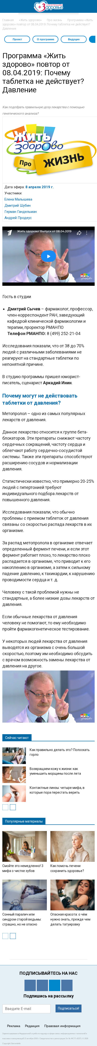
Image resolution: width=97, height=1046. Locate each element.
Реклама (13, 1026)
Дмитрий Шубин (17, 205)
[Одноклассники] (30, 985)
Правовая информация (62, 1026)
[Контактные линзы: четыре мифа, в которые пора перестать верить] (14, 793)
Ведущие (74, 39)
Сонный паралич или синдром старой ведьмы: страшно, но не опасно (21, 919)
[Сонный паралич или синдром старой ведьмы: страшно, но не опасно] (24, 895)
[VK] (42, 985)
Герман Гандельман (20, 212)
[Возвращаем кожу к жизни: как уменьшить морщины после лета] (14, 774)
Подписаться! (68, 1008)
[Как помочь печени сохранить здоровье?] (72, 846)
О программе (45, 39)
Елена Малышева (18, 199)
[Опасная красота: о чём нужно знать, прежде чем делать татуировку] (72, 895)
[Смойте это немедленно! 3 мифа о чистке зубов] (24, 846)
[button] (90, 6)
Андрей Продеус (18, 218)
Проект (17, 39)
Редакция (32, 1026)
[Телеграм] (54, 985)
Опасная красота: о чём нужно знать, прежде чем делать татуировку (70, 919)
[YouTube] (67, 985)
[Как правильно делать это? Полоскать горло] (14, 755)
